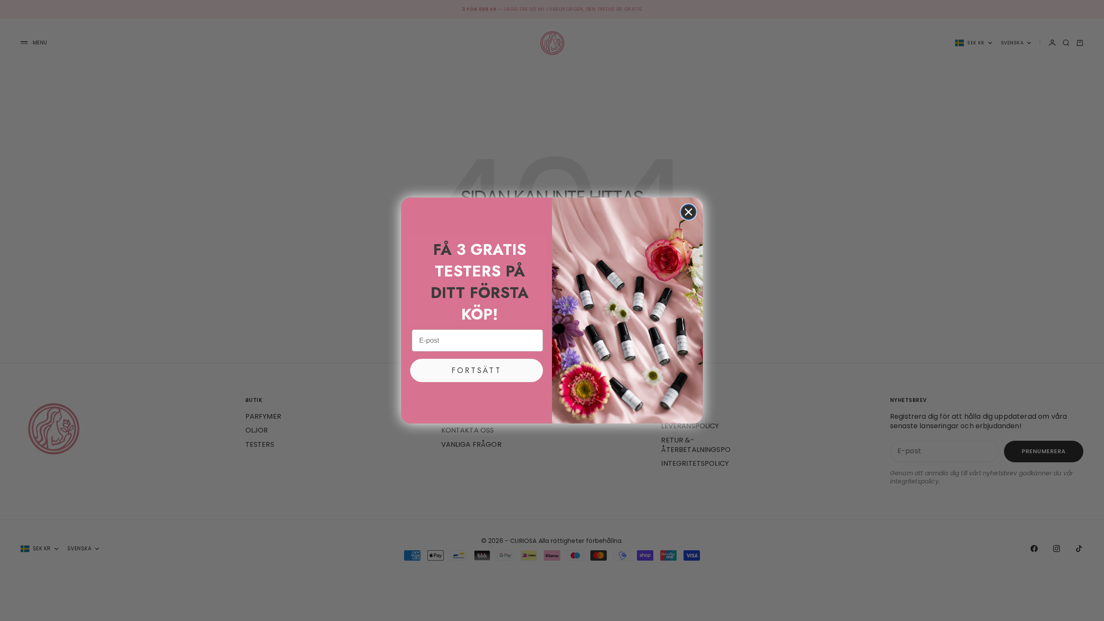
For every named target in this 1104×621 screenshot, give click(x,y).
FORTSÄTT (477, 370)
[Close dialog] (688, 212)
